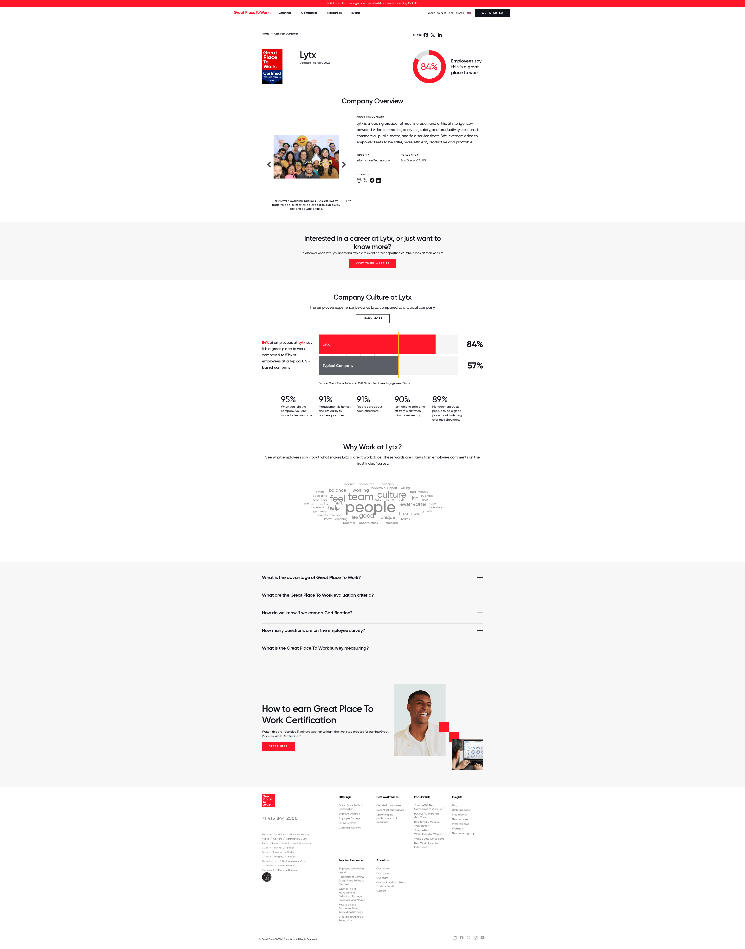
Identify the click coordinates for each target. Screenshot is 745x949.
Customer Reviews (350, 827)
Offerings (345, 797)
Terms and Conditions (274, 834)
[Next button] (344, 164)
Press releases (460, 823)
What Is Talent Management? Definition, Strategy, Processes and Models (352, 894)
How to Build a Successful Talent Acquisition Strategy (351, 908)
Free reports (459, 814)
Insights (457, 797)
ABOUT (431, 13)
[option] (306, 164)
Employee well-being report (351, 870)
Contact (441, 13)
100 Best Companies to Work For (429, 807)
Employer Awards (349, 813)
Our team (382, 877)
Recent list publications (390, 809)
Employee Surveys (349, 818)
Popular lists (422, 797)
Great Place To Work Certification (351, 807)
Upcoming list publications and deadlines (386, 818)
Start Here (278, 746)
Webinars (457, 828)
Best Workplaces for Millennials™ (426, 845)
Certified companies (388, 805)
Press (275, 843)
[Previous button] (269, 164)
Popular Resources (351, 860)
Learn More (373, 318)
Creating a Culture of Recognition (351, 918)
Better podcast (461, 809)
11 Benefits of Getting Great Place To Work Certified (351, 880)
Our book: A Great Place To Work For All (391, 884)
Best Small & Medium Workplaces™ (426, 823)
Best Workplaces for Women (429, 832)
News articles (460, 819)
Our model (382, 873)
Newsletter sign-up (463, 833)
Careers (277, 838)
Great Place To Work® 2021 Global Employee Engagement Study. (369, 383)
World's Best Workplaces (429, 838)
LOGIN (451, 13)
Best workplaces (387, 797)
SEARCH (460, 13)
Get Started (492, 13)
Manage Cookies (287, 870)
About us (382, 860)
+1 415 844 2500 (280, 818)
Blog (454, 805)
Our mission (383, 868)
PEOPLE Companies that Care (426, 815)
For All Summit (347, 822)
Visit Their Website (372, 263)
